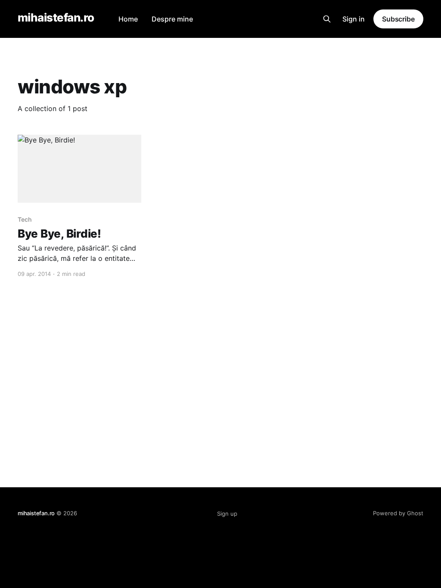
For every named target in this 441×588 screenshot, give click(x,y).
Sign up (227, 513)
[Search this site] (327, 19)
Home (128, 19)
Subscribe (398, 19)
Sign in (353, 19)
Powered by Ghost (398, 513)
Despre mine (172, 19)
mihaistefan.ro (56, 17)
